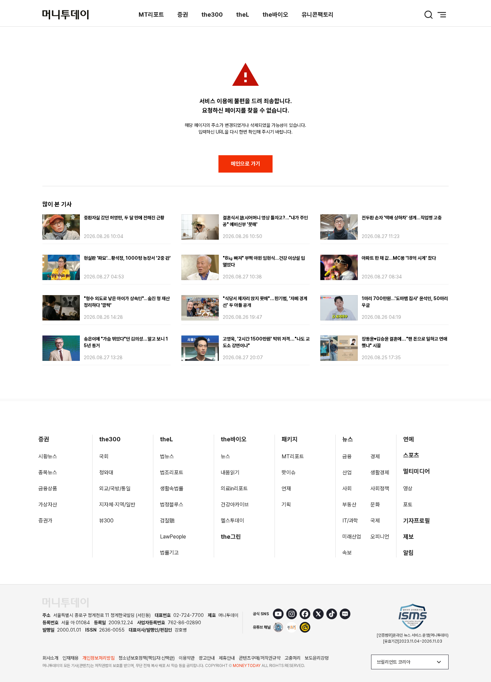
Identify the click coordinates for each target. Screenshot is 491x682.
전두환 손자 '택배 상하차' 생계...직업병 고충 (402, 217)
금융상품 (47, 488)
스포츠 (411, 455)
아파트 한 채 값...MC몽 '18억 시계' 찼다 (399, 258)
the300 (212, 14)
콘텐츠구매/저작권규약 (260, 658)
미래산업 (351, 536)
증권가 (45, 520)
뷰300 (106, 520)
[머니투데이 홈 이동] (65, 603)
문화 (375, 504)
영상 (408, 488)
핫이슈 (289, 472)
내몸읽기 (230, 472)
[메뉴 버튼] (442, 14)
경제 (375, 456)
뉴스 (225, 456)
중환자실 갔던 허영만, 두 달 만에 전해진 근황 (124, 217)
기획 (286, 504)
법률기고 (169, 552)
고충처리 (293, 658)
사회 (347, 488)
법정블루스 (171, 504)
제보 (408, 536)
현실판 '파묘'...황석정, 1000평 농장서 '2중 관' (127, 258)
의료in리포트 (234, 488)
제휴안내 (227, 658)
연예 (408, 439)
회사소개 (50, 658)
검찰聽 (167, 520)
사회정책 (379, 488)
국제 (375, 520)
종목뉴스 (47, 472)
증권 (182, 14)
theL (242, 14)
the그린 (231, 536)
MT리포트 (151, 14)
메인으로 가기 (245, 164)
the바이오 (275, 14)
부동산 (349, 504)
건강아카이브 (235, 504)
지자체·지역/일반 (117, 504)
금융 (347, 456)
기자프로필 (416, 520)
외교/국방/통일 (115, 488)
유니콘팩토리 (318, 14)
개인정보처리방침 (99, 658)
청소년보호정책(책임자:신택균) (147, 658)
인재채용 (70, 658)
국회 (104, 456)
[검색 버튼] (428, 14)
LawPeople (173, 536)
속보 (347, 552)
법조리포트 (171, 472)
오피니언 (379, 536)
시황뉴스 (47, 456)
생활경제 (379, 472)
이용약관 (187, 658)
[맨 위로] (476, 654)
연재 (286, 488)
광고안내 (207, 658)
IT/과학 (350, 520)
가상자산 (47, 504)
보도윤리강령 (317, 658)
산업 (347, 472)
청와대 (106, 472)
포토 (408, 504)
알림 (408, 552)
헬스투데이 (232, 520)
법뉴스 (167, 456)
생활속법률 (171, 488)
